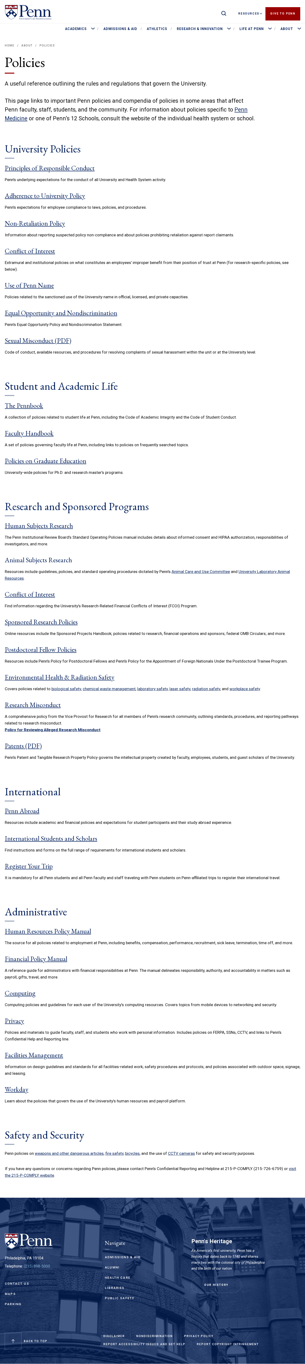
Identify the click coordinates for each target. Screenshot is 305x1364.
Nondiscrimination (154, 1336)
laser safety (179, 688)
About (27, 45)
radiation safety (206, 688)
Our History (216, 1285)
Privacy (14, 1020)
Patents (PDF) (23, 745)
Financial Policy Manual (36, 958)
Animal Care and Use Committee (201, 571)
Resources (248, 13)
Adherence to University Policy (45, 195)
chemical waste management (109, 688)
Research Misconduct (33, 704)
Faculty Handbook (29, 433)
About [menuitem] (286, 29)
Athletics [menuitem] (157, 29)
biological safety (66, 688)
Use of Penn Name (29, 285)
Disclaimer (114, 1336)
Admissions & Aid (123, 1257)
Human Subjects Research (39, 525)
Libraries (115, 1288)
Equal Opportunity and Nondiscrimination (61, 313)
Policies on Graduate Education (45, 460)
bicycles (132, 1153)
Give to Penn (282, 13)
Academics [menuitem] (76, 29)
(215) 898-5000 (37, 1266)
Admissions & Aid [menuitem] (120, 29)
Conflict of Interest (30, 251)
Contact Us (17, 1283)
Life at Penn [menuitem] (251, 29)
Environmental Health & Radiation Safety (59, 677)
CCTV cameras (181, 1153)
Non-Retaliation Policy (35, 223)
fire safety (114, 1153)
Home (9, 45)
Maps (10, 1294)
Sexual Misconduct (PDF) (38, 340)
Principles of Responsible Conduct (50, 168)
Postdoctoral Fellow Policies (40, 649)
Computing (20, 993)
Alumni (112, 1267)
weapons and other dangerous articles (69, 1153)
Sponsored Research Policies (41, 622)
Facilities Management (34, 1055)
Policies (47, 45)
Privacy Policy (199, 1336)
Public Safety (119, 1298)
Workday (16, 1089)
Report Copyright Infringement (228, 1344)
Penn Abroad (22, 810)
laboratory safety (152, 688)
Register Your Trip (29, 866)
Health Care (117, 1277)
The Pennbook (24, 405)
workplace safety (244, 688)
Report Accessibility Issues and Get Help (144, 1344)
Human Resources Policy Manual (48, 931)
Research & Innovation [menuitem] (200, 29)
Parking (13, 1304)
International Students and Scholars (51, 838)
